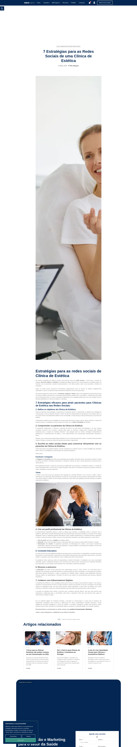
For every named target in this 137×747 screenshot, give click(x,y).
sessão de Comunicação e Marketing (81, 609)
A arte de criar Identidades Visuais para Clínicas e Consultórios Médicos (98, 652)
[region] (20, 732)
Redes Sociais (76, 46)
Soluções (46, 2)
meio (90, 448)
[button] (2, 8)
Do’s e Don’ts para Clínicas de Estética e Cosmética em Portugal (68, 652)
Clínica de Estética (67, 619)
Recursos (65, 2)
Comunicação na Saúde (66, 46)
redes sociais (80, 380)
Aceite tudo (21, 740)
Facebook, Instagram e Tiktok (66, 393)
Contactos (82, 2)
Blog (58, 46)
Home (38, 2)
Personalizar (13, 736)
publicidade (40, 569)
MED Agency (55, 2)
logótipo (55, 540)
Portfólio (73, 2)
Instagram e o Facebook (43, 459)
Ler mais (28, 668)
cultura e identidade (77, 422)
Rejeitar (29, 736)
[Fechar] (36, 722)
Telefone (100, 739)
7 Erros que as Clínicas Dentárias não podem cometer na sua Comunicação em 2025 (37, 652)
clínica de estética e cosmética (49, 382)
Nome (80, 739)
